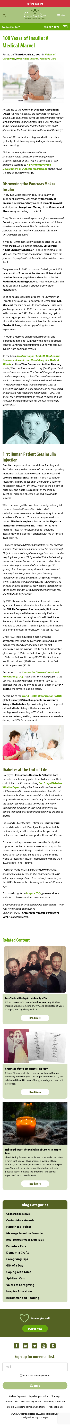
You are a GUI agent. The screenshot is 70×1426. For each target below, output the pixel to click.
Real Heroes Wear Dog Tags (25, 1240)
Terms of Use (11, 1401)
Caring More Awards (20, 1220)
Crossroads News (18, 1214)
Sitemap (55, 1396)
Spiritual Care (15, 1278)
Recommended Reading (22, 1298)
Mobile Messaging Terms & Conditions (26, 1406)
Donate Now (35, 1329)
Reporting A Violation (55, 1401)
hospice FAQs (33, 893)
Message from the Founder (24, 1233)
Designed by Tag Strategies (35, 1417)
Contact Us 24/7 (11, 27)
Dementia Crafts (17, 1252)
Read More (35, 1018)
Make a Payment (17, 1396)
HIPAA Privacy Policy (31, 1401)
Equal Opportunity (38, 1396)
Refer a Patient (35, 4)
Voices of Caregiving (20, 1285)
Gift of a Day (14, 1265)
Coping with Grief (18, 1272)
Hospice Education (27, 58)
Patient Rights (56, 1406)
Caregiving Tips (17, 1259)
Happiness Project (18, 1227)
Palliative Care (47, 58)
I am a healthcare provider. (36, 1375)
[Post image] (35, 969)
